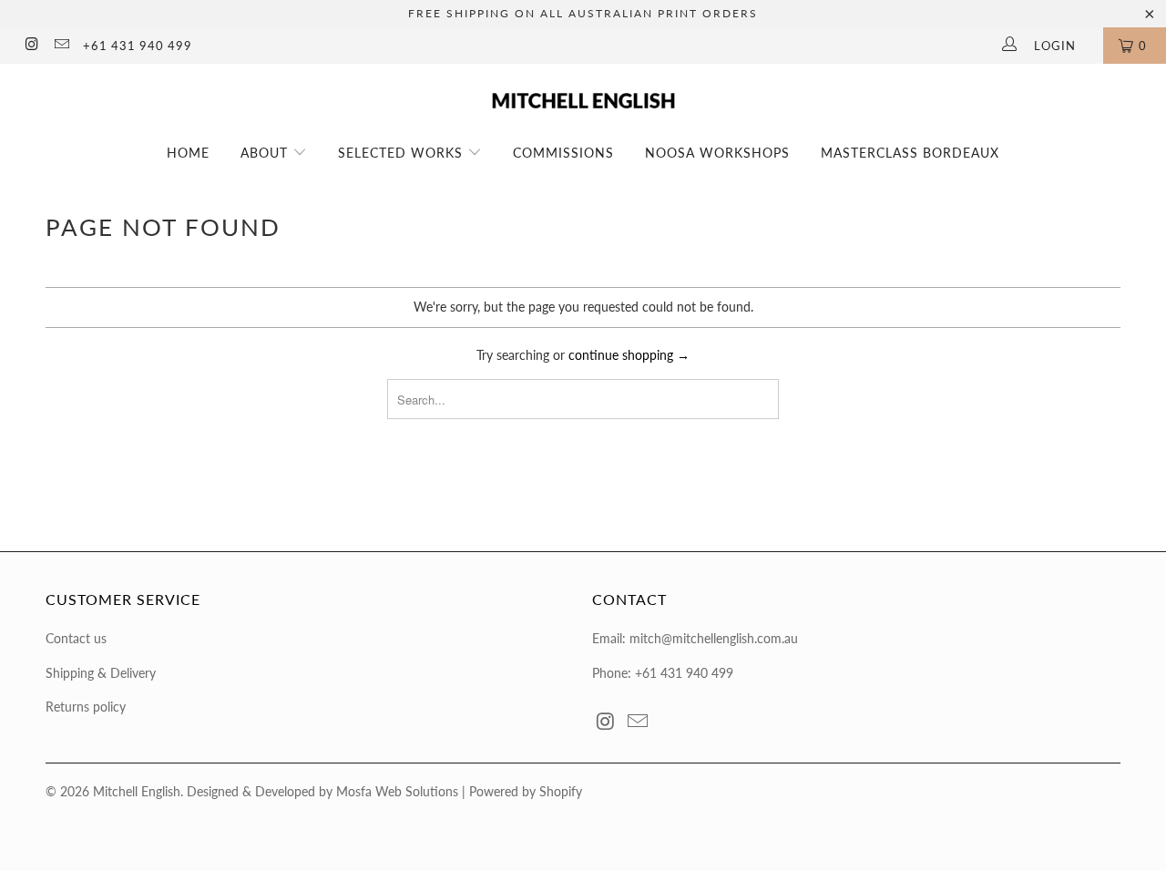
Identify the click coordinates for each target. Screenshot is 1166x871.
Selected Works (402, 152)
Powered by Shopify (525, 791)
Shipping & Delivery (101, 673)
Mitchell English (136, 791)
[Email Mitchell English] (60, 45)
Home (188, 152)
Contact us (76, 638)
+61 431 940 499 (137, 45)
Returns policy (86, 706)
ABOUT (266, 152)
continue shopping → (629, 355)
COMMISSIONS (563, 152)
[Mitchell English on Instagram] (31, 45)
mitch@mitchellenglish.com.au (713, 638)
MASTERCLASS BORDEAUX (910, 152)
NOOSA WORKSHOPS (717, 152)
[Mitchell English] (583, 93)
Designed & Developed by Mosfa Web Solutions (322, 791)
